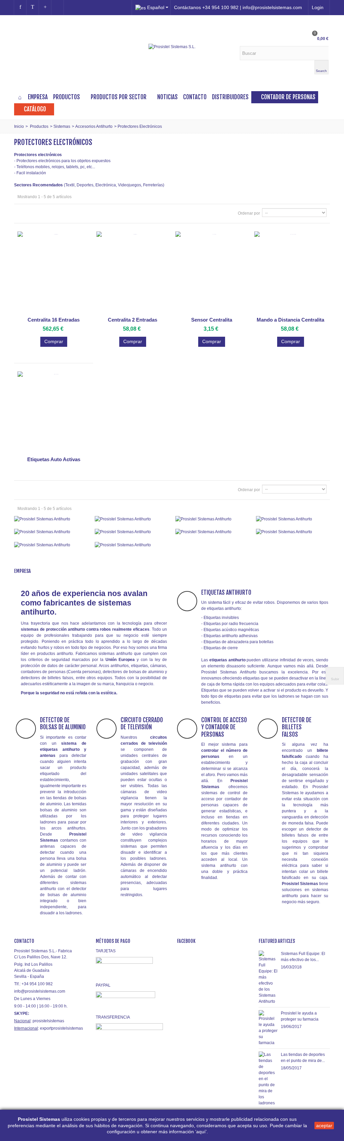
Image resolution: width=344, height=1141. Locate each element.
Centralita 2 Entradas (132, 320)
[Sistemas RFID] (132, 545)
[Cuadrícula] (21, 213)
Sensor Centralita (211, 320)
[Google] (45, 7)
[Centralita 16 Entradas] (53, 272)
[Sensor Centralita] (211, 272)
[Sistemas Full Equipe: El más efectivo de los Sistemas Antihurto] (268, 977)
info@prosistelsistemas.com (39, 991)
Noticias (167, 97)
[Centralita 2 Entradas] (132, 272)
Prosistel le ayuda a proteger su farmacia (299, 1016)
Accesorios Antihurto (94, 126)
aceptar (324, 1125)
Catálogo (35, 109)
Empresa (38, 97)
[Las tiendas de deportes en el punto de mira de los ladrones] (268, 1078)
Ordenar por (249, 213)
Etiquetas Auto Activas (53, 459)
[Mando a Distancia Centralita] (290, 272)
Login (318, 7)
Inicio (19, 126)
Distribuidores (230, 97)
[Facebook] (20, 7)
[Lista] (31, 213)
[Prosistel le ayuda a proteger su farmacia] (268, 1028)
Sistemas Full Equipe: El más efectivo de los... (303, 956)
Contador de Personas (288, 97)
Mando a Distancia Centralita (290, 320)
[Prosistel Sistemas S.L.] (172, 46)
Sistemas (61, 126)
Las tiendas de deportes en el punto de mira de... (303, 1057)
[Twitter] (32, 7)
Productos (66, 97)
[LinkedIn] (57, 7)
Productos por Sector (118, 97)
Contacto (195, 97)
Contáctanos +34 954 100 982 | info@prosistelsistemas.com (238, 7)
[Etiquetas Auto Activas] (53, 412)
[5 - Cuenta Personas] (51, 532)
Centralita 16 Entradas (54, 320)
